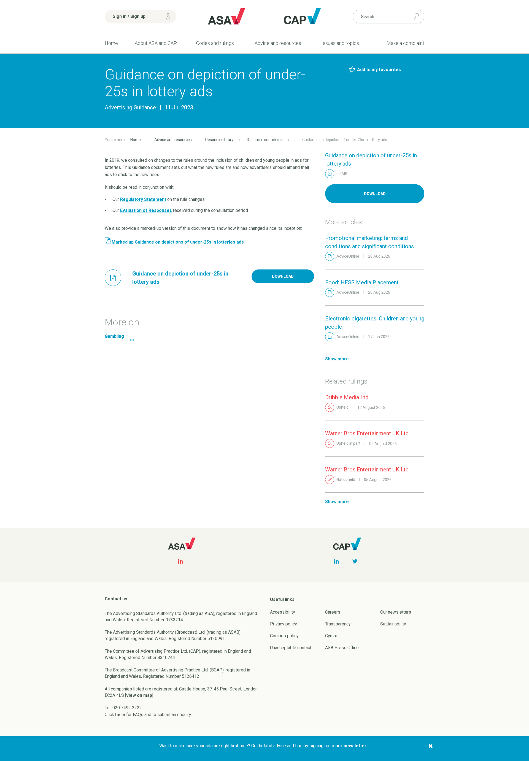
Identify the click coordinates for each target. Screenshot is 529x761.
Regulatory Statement (143, 199)
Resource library (219, 139)
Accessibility (282, 612)
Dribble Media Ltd (346, 397)
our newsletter (350, 745)
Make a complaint (405, 43)
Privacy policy (283, 624)
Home (111, 43)
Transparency (338, 624)
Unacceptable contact (290, 647)
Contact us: (116, 598)
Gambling (114, 336)
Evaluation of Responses (146, 210)
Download (375, 193)
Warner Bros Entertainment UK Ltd (367, 433)
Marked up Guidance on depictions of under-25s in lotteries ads (177, 242)
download (283, 276)
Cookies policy (284, 635)
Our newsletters (395, 612)
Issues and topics (340, 43)
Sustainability (393, 624)
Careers (332, 612)
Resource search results (268, 139)
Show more (337, 358)
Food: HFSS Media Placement (362, 282)
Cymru (331, 635)
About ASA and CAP (156, 43)
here (120, 714)
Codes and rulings (215, 43)
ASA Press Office (342, 647)
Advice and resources (278, 43)
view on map (139, 695)
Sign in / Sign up (129, 16)
